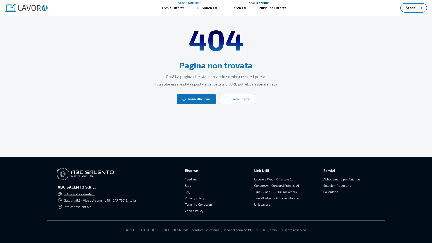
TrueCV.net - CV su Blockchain (275, 192)
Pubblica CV (207, 8)
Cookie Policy (194, 211)
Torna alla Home (199, 99)
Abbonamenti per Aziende (341, 179)
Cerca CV (239, 8)
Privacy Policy (194, 198)
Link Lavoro (262, 204)
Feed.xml (191, 179)
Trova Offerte (173, 8)
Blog (188, 185)
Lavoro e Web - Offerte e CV (274, 179)
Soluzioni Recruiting (337, 185)
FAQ (187, 192)
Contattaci (331, 192)
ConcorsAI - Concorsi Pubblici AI (276, 185)
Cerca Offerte (240, 99)
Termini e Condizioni (199, 204)
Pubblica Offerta (273, 8)
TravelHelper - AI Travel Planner (276, 198)
